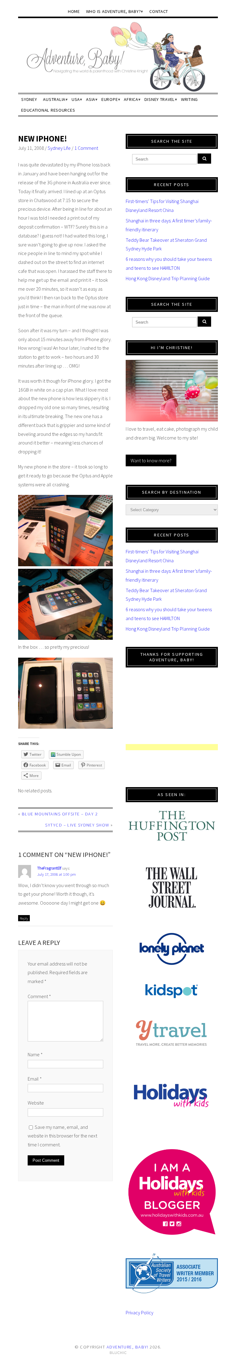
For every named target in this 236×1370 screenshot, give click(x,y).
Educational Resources (48, 110)
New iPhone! (42, 138)
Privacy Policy (139, 1312)
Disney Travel (159, 99)
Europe (109, 99)
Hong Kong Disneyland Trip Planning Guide (168, 278)
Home (74, 11)
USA (76, 99)
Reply (24, 918)
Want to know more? (151, 460)
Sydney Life (59, 148)
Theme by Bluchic (118, 1353)
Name (35, 1054)
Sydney (29, 99)
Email (35, 1079)
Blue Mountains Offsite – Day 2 (60, 814)
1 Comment (86, 148)
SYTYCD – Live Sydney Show (77, 825)
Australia (54, 99)
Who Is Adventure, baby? (113, 11)
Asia (90, 99)
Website (36, 1103)
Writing (189, 99)
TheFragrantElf (49, 868)
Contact (158, 11)
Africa (131, 99)
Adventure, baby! (127, 1347)
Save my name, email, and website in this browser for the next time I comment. (62, 1136)
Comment (39, 996)
